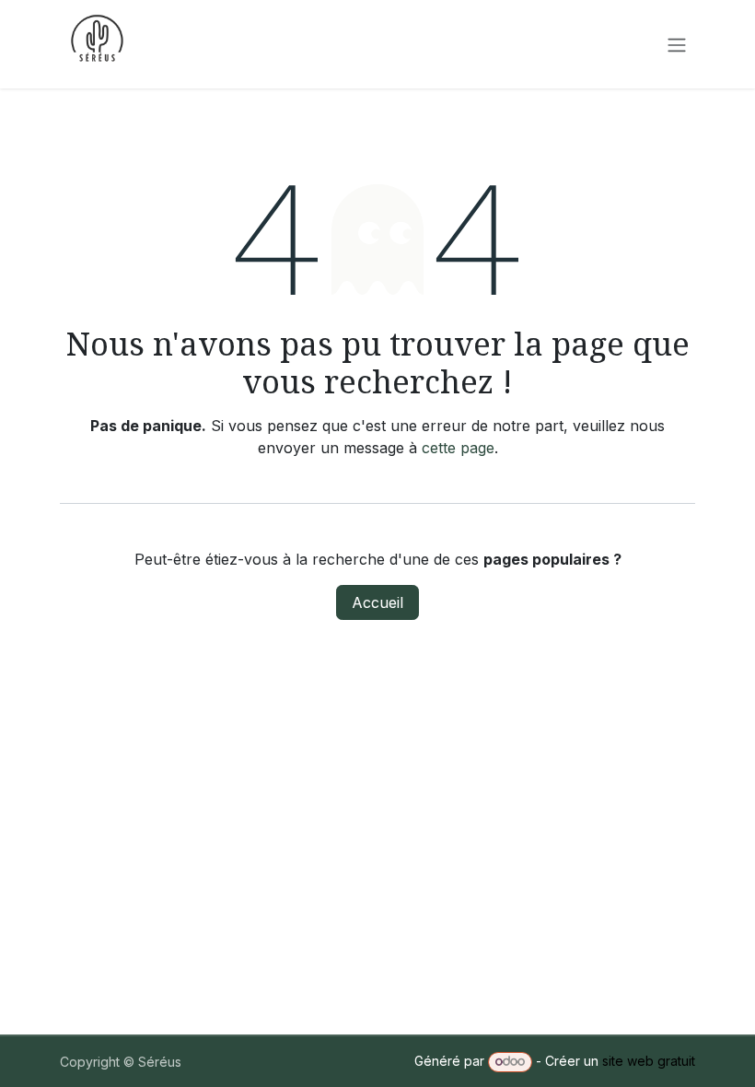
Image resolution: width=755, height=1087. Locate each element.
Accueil (377, 602)
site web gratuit (648, 1061)
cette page (458, 447)
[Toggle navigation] (676, 44)
